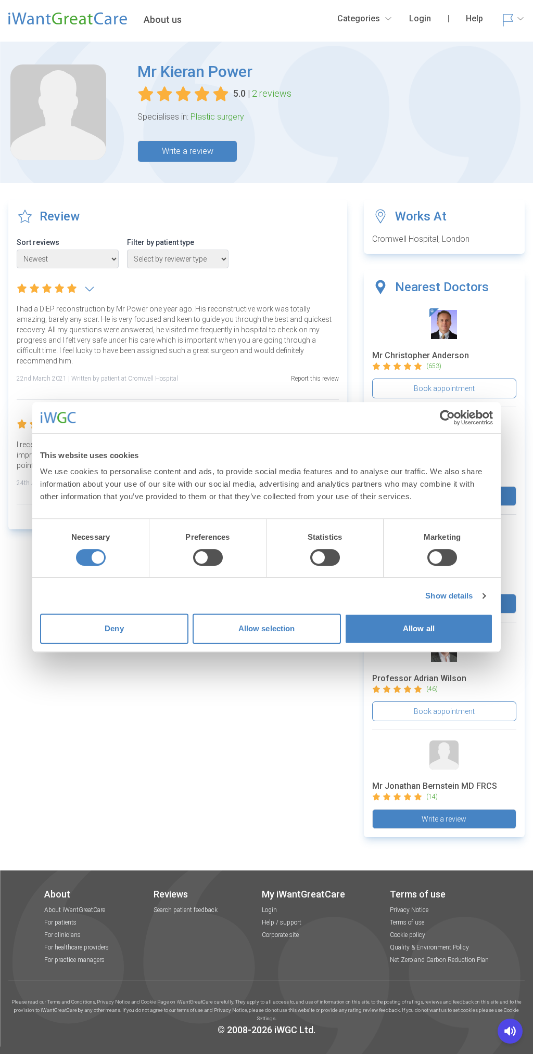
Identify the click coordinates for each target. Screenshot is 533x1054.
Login (269, 910)
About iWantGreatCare (74, 910)
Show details (449, 595)
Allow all (419, 628)
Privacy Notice (409, 910)
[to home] (67, 22)
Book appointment (444, 388)
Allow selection (266, 628)
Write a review (187, 151)
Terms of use (407, 922)
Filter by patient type (160, 242)
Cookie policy (407, 935)
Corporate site (280, 935)
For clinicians (62, 935)
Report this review (315, 378)
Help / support (281, 922)
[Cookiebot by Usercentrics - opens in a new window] (447, 417)
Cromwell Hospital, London (420, 239)
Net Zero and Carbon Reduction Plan (439, 960)
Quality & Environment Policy (429, 947)
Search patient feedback (186, 910)
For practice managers (74, 960)
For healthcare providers (76, 947)
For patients (60, 922)
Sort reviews (38, 242)
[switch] (208, 557)
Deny (114, 628)
